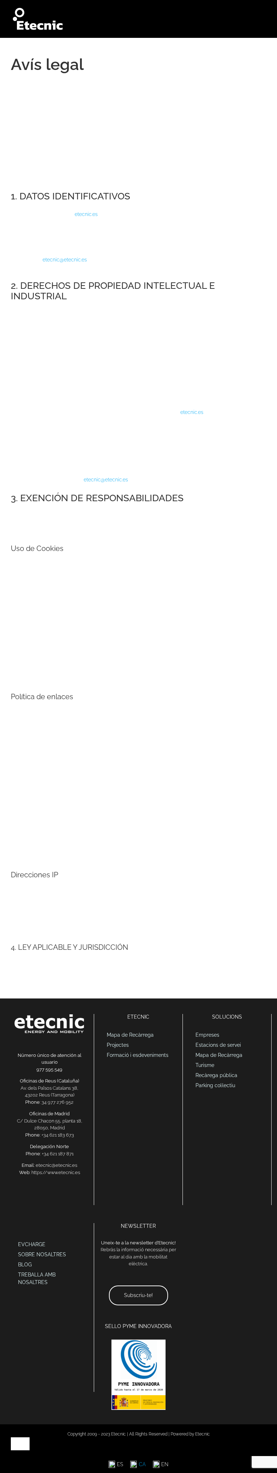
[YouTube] (59, 1197)
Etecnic (202, 1434)
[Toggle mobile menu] (263, 11)
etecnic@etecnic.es (65, 260)
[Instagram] (68, 1197)
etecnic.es (86, 214)
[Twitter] (49, 1197)
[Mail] (30, 1197)
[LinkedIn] (40, 1197)
